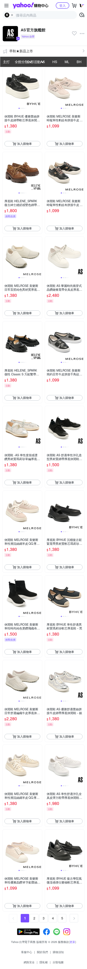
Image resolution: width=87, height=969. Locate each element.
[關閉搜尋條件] (12, 15)
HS (54, 61)
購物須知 (58, 952)
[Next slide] (39, 87)
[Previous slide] (5, 87)
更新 (72, 942)
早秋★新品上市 (21, 50)
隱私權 (43, 962)
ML (67, 61)
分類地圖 (58, 962)
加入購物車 (24, 143)
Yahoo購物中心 (30, 5)
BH (79, 61)
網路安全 (29, 962)
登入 (62, 5)
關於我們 (42, 952)
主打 (6, 61)
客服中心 (26, 952)
